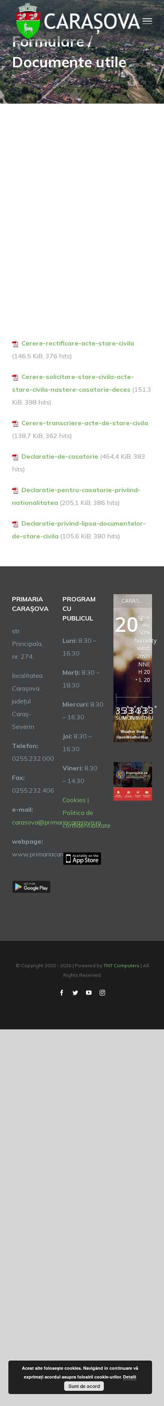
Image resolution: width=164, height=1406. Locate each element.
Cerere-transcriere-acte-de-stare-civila (84, 423)
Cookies (74, 800)
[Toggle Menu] (147, 21)
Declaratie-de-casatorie (59, 456)
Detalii (129, 1377)
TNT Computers (121, 965)
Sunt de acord (84, 1386)
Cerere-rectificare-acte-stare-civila (77, 343)
